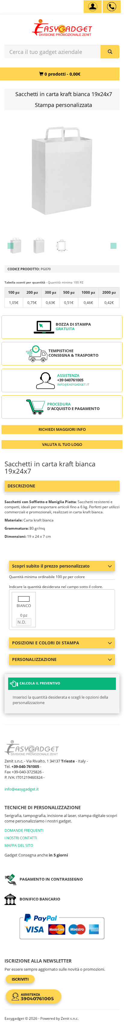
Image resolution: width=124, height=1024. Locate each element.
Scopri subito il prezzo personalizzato (51, 566)
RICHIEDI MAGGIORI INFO (62, 429)
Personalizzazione (34, 659)
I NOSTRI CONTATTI (21, 838)
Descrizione (21, 486)
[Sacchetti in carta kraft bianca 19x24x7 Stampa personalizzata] (16, 245)
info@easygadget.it (73, 385)
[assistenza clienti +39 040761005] (112, 6)
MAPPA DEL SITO (19, 845)
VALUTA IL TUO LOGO (62, 444)
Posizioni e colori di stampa (45, 643)
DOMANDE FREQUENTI (24, 830)
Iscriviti (20, 979)
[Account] (93, 6)
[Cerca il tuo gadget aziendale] (110, 51)
